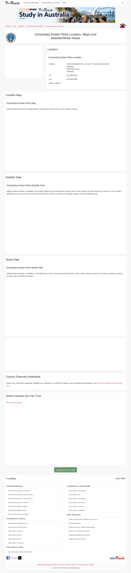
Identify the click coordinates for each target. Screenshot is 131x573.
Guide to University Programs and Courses (83, 519)
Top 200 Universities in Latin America (20, 498)
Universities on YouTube (77, 502)
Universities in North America (17, 523)
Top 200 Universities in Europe (18, 502)
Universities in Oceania (15, 543)
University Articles (75, 523)
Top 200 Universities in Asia (17, 510)
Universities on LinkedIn (77, 510)
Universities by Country (51, 3)
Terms (68, 565)
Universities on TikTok (76, 506)
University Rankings (31, 3)
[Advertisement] (23, 62)
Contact (54, 565)
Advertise (61, 565)
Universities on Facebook (77, 491)
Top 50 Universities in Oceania (18, 514)
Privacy (74, 565)
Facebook (14, 558)
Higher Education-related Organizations (82, 527)
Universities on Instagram (77, 498)
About (39, 565)
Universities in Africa (15, 535)
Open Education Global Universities (20, 552)
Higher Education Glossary (78, 539)
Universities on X (74, 494)
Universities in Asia (14, 539)
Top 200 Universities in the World (19, 491)
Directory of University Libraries (79, 531)
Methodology (46, 565)
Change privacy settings (86, 565)
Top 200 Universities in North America (20, 494)
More (65, 3)
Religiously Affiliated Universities (79, 535)
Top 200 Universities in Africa (17, 506)
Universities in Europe (15, 531)
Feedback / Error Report (65, 470)
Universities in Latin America (17, 527)
